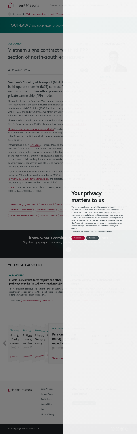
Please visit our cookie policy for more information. (91, 231)
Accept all (78, 238)
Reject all (92, 238)
